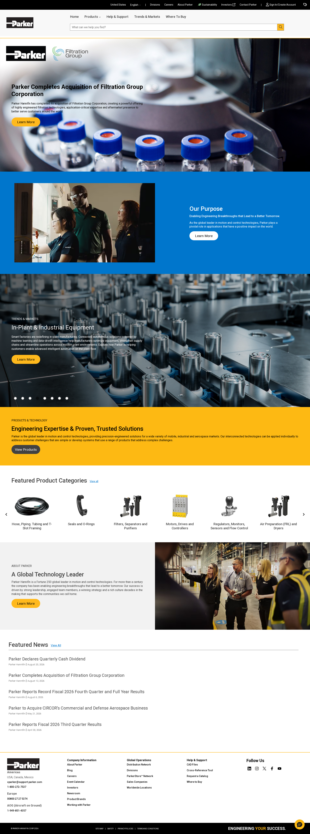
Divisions (155, 4)
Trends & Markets (147, 17)
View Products (26, 449)
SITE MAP (101, 829)
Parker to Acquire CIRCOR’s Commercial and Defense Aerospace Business (78, 708)
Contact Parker (248, 4)
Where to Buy (194, 781)
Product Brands (76, 798)
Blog (70, 770)
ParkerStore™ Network (140, 775)
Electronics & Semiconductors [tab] (22, 398)
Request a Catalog (197, 775)
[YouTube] (279, 768)
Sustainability (209, 4)
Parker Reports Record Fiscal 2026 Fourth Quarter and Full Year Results (76, 691)
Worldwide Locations (139, 787)
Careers (168, 4)
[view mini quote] (305, 5)
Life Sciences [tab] (44, 398)
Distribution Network (139, 764)
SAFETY (111, 829)
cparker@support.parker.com (24, 781)
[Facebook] (272, 768)
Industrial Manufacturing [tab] (37, 398)
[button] (136, 5)
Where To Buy (176, 17)
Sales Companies (137, 781)
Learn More (26, 122)
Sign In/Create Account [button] (282, 4)
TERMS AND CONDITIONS (148, 829)
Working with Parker (79, 804)
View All (56, 645)
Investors (226, 4)
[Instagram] (257, 768)
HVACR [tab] (30, 398)
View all (94, 481)
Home (74, 17)
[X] (264, 768)
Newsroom (73, 793)
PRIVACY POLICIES (126, 829)
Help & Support (117, 17)
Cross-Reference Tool (200, 770)
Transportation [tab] (66, 398)
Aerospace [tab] (15, 398)
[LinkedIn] (249, 768)
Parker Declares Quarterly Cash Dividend (47, 659)
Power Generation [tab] (59, 398)
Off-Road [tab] (52, 398)
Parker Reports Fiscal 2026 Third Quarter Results (55, 724)
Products (91, 17)
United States (118, 4)
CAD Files (192, 764)
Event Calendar (76, 781)
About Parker (185, 4)
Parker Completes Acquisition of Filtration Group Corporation (67, 675)
